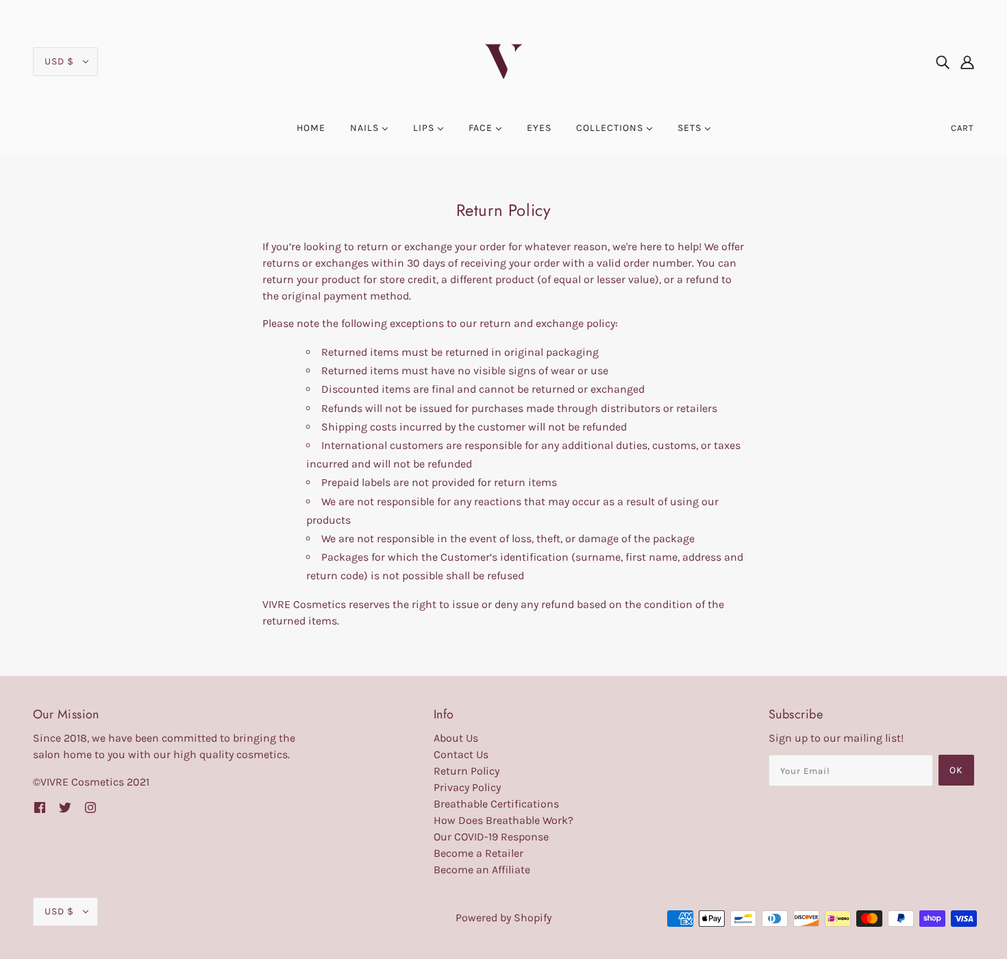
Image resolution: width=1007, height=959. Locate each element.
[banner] (503, 60)
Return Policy (466, 770)
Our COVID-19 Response (491, 836)
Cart (962, 128)
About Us (456, 737)
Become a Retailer (478, 853)
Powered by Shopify (503, 917)
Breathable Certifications (496, 803)
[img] (942, 61)
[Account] (967, 61)
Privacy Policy (467, 787)
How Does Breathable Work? (503, 820)
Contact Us (461, 754)
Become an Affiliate (482, 869)
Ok (956, 770)
